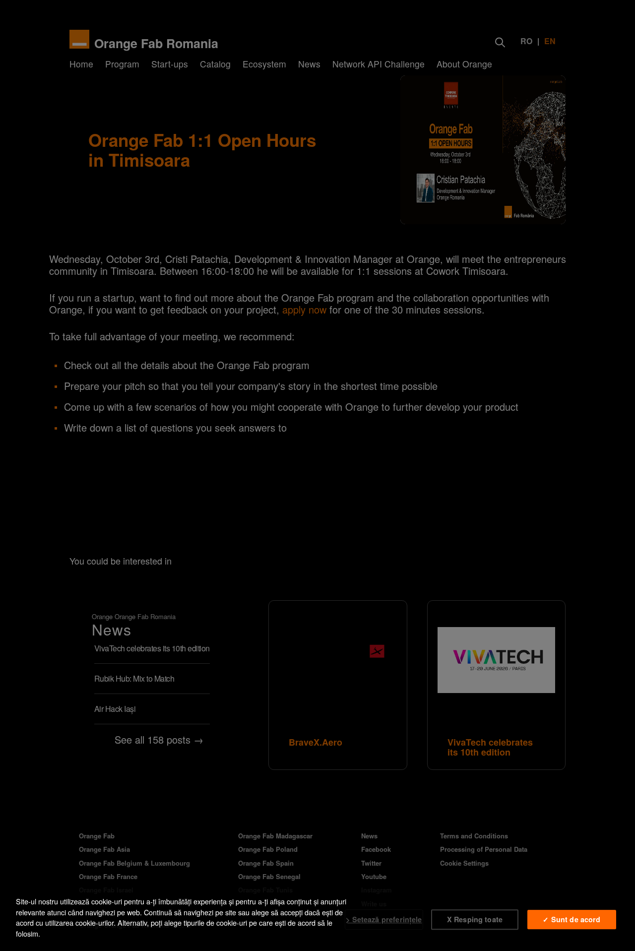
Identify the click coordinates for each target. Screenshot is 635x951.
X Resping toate (475, 919)
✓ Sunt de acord (571, 919)
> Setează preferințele (384, 919)
